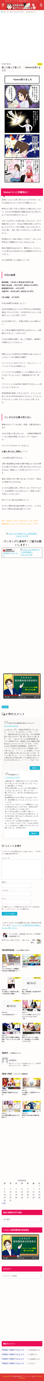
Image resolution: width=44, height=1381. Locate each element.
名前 (4, 882)
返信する (34, 768)
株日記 (6, 707)
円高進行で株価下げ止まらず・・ (14, 1350)
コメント (6, 858)
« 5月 (4, 1203)
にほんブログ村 (22, 536)
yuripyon (12, 1060)
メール (5, 890)
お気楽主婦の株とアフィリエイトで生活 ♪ (24, 1376)
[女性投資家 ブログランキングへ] (8, 550)
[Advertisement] (22, 37)
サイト (4, 898)
